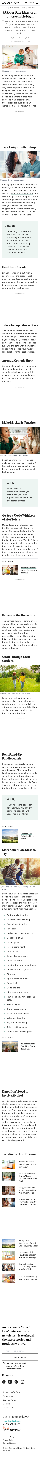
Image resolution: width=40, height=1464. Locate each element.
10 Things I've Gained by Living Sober (27, 836)
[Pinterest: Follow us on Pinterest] (16, 1382)
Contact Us (8, 1407)
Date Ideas (31, 8)
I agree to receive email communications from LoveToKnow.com (16, 1366)
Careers (6, 1404)
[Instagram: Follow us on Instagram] (22, 1382)
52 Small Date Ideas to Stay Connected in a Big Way (29, 570)
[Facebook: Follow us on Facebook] (4, 1382)
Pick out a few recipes (13, 466)
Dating (23, 8)
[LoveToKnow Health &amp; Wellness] (12, 1422)
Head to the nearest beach (15, 779)
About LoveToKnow (11, 1392)
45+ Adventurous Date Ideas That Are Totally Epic (28, 1046)
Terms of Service (9, 1443)
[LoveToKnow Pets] (12, 1428)
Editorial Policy (9, 1400)
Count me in (20, 1358)
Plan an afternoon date (22, 193)
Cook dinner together (17, 924)
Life (6, 8)
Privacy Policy (8, 1440)
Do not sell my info (10, 1437)
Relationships (14, 8)
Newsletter (8, 1396)
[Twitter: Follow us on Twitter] (10, 1382)
